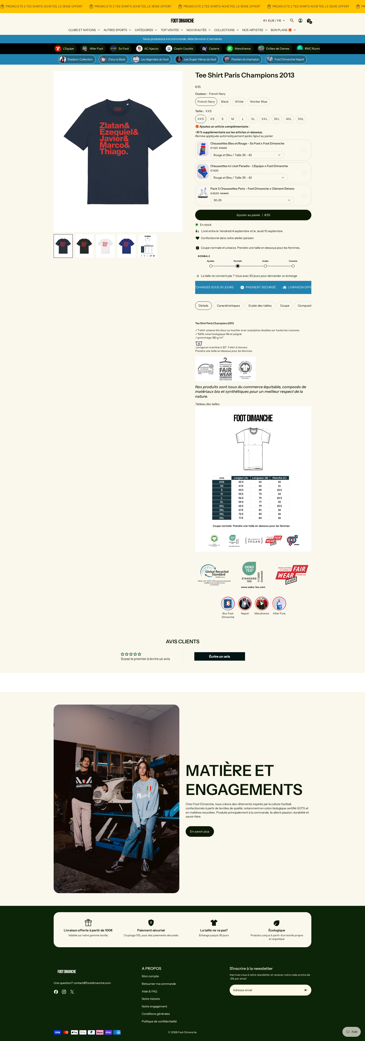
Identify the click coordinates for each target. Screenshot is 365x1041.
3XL (277, 119)
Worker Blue (258, 101)
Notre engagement (154, 1006)
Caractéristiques (228, 306)
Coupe (284, 306)
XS (212, 119)
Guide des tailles (260, 306)
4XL (289, 119)
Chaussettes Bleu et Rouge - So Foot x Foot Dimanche (247, 143)
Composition (307, 306)
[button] (63, 246)
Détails (203, 306)
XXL (264, 119)
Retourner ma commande (159, 984)
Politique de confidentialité (159, 1021)
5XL (301, 119)
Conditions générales (156, 1014)
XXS (200, 119)
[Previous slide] (60, 151)
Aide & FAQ (149, 991)
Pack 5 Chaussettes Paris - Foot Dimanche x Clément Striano (252, 189)
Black (225, 101)
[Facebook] (56, 991)
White (239, 101)
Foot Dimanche (187, 1032)
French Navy (206, 101)
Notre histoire (151, 999)
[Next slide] (176, 151)
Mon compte (150, 976)
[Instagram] (64, 991)
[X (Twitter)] (72, 991)
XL (253, 119)
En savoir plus (200, 831)
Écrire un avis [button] (219, 656)
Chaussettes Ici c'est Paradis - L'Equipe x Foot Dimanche (249, 166)
